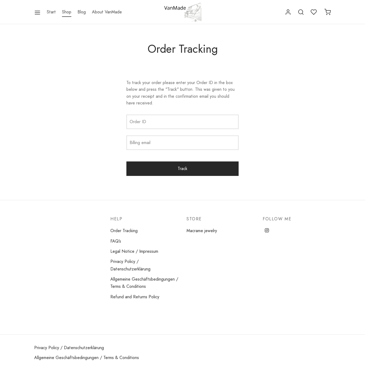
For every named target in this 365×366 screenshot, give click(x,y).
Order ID (138, 122)
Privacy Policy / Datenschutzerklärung (130, 265)
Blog (81, 12)
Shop (66, 12)
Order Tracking (124, 231)
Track (182, 168)
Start (51, 12)
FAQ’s (115, 241)
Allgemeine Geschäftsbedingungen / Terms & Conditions (144, 282)
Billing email (140, 142)
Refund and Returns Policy (134, 297)
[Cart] (327, 12)
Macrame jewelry (202, 231)
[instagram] (267, 230)
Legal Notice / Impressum (134, 251)
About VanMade (107, 12)
